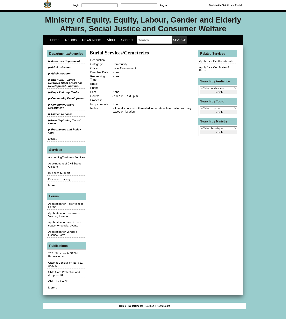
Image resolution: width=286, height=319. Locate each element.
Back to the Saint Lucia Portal (225, 5)
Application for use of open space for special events (64, 224)
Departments (135, 306)
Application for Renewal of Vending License (64, 215)
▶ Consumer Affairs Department (61, 106)
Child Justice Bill (58, 281)
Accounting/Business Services (66, 157)
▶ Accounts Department (64, 61)
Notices (71, 40)
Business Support (59, 172)
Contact (127, 40)
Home (55, 40)
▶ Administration (59, 67)
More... (52, 138)
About (111, 40)
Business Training (59, 179)
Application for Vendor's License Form (62, 233)
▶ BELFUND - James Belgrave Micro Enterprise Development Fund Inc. (65, 82)
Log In (163, 5)
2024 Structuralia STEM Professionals (63, 255)
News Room (91, 40)
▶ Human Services (60, 113)
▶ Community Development (66, 98)
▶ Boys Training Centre (63, 92)
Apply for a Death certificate (216, 61)
